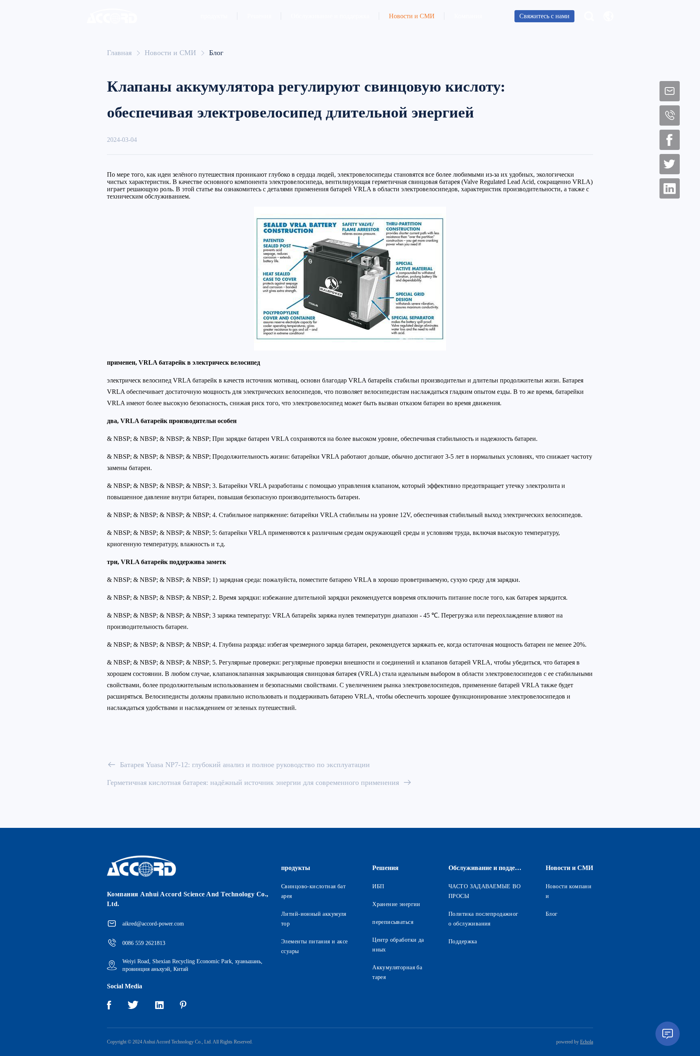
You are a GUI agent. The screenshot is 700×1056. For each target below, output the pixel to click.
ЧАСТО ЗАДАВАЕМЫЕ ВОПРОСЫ (484, 891)
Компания (468, 16)
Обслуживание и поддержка (330, 16)
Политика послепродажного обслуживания (483, 919)
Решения (259, 16)
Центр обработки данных (398, 945)
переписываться (392, 922)
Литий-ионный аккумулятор (313, 919)
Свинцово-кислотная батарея (313, 891)
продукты (214, 16)
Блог (216, 53)
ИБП (378, 886)
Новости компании (568, 891)
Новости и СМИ (412, 16)
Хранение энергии (396, 904)
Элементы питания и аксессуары (314, 946)
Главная (119, 53)
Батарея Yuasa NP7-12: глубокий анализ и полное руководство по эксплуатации (245, 765)
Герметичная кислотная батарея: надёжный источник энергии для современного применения (253, 782)
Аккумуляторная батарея (397, 972)
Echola (586, 1042)
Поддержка (462, 941)
